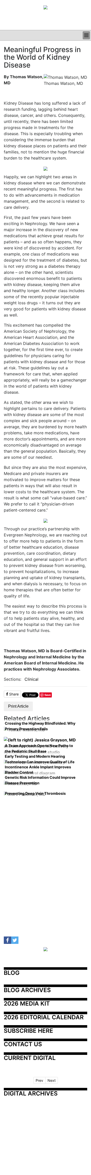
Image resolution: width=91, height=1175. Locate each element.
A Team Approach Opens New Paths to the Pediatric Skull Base (39, 748)
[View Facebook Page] (7, 940)
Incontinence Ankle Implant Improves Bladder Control (38, 770)
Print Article (18, 706)
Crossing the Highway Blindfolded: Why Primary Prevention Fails (40, 726)
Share (13, 694)
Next (52, 1080)
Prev (39, 1080)
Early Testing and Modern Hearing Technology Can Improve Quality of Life (40, 759)
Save (47, 695)
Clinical (31, 679)
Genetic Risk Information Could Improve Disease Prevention (40, 780)
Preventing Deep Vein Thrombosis (35, 793)
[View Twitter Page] (14, 940)
